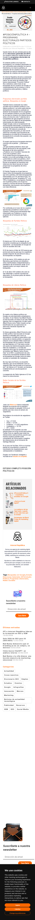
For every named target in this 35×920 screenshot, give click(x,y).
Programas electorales (19, 579)
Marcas (20, 691)
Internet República (18, 48)
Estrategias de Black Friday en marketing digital (21, 519)
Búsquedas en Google (16, 575)
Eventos (18, 683)
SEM (6, 709)
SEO (12, 709)
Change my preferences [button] (17, 913)
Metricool (13, 405)
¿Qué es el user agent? (19, 502)
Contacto (26, 1)
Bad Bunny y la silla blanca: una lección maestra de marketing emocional (17, 658)
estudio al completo (20, 456)
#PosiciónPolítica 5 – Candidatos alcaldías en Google (21, 494)
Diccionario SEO (11, 679)
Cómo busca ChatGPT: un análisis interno (14, 652)
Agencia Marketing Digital (8, 11)
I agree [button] (17, 905)
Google (7, 687)
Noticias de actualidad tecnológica (14, 700)
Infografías (18, 687)
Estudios (6, 48)
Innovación (9, 691)
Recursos (20, 705)
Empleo (25, 679)
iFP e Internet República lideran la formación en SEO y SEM (17, 632)
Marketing (9, 695)
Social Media (23, 709)
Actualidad (9, 671)
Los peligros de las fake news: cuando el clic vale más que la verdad (21, 512)
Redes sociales (9, 580)
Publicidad (9, 705)
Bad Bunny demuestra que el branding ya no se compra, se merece (16, 646)
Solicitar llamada (12, 1)
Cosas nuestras (11, 675)
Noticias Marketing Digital (20, 11)
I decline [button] (17, 909)
